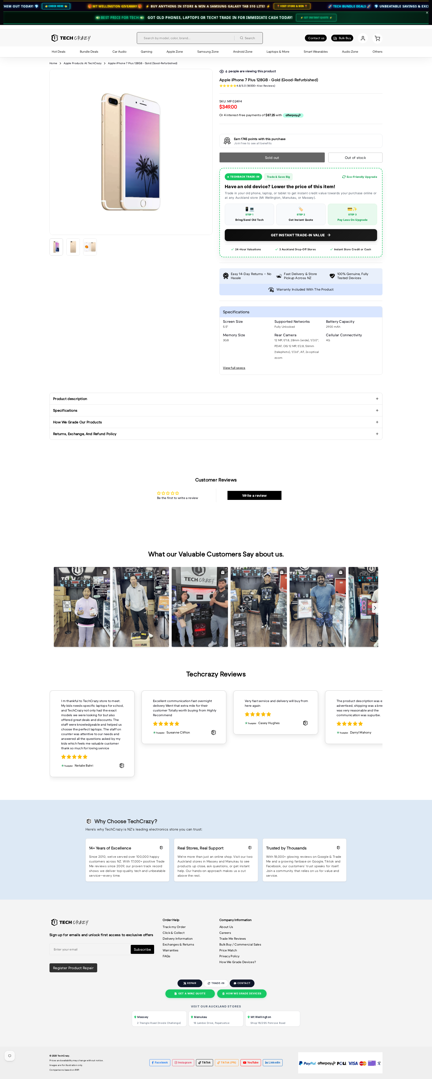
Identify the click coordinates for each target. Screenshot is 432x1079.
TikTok (206, 1062)
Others (377, 52)
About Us (226, 927)
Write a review (254, 495)
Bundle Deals (89, 52)
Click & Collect (173, 933)
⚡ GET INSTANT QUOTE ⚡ (316, 17)
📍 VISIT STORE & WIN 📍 (232, 6)
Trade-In (217, 983)
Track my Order (174, 927)
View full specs (234, 368)
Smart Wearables (316, 52)
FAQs (166, 956)
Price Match (228, 950)
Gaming (146, 52)
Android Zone (242, 52)
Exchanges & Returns (178, 944)
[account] (363, 38)
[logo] (70, 38)
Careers (225, 933)
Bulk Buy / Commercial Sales (240, 944)
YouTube (253, 1062)
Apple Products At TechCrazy (82, 63)
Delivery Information (178, 939)
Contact (243, 983)
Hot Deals (58, 52)
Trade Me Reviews (232, 939)
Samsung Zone (208, 52)
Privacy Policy (229, 956)
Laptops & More (278, 52)
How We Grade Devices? (237, 962)
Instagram (185, 1062)
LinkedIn (274, 1062)
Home (53, 63)
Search (250, 38)
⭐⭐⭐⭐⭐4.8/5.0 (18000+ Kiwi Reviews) (247, 85)
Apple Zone (174, 52)
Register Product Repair (73, 968)
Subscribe (142, 949)
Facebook (161, 1062)
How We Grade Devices (243, 993)
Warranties (170, 950)
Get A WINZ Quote (192, 993)
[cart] (377, 38)
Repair (191, 983)
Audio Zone (350, 52)
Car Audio (119, 52)
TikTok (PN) (228, 1062)
